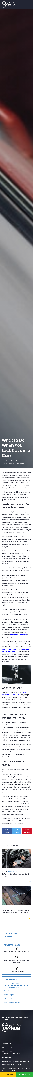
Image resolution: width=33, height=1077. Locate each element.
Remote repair (9, 995)
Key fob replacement (11, 991)
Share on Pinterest (27, 831)
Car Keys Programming (12, 987)
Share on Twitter (17, 831)
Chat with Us (25, 1074)
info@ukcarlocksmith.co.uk (11, 1054)
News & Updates (12, 871)
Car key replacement (11, 983)
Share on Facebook (7, 831)
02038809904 (9, 936)
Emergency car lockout (12, 1002)
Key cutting (8, 998)
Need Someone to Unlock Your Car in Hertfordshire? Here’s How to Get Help (15, 912)
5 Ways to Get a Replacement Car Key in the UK (16, 875)
